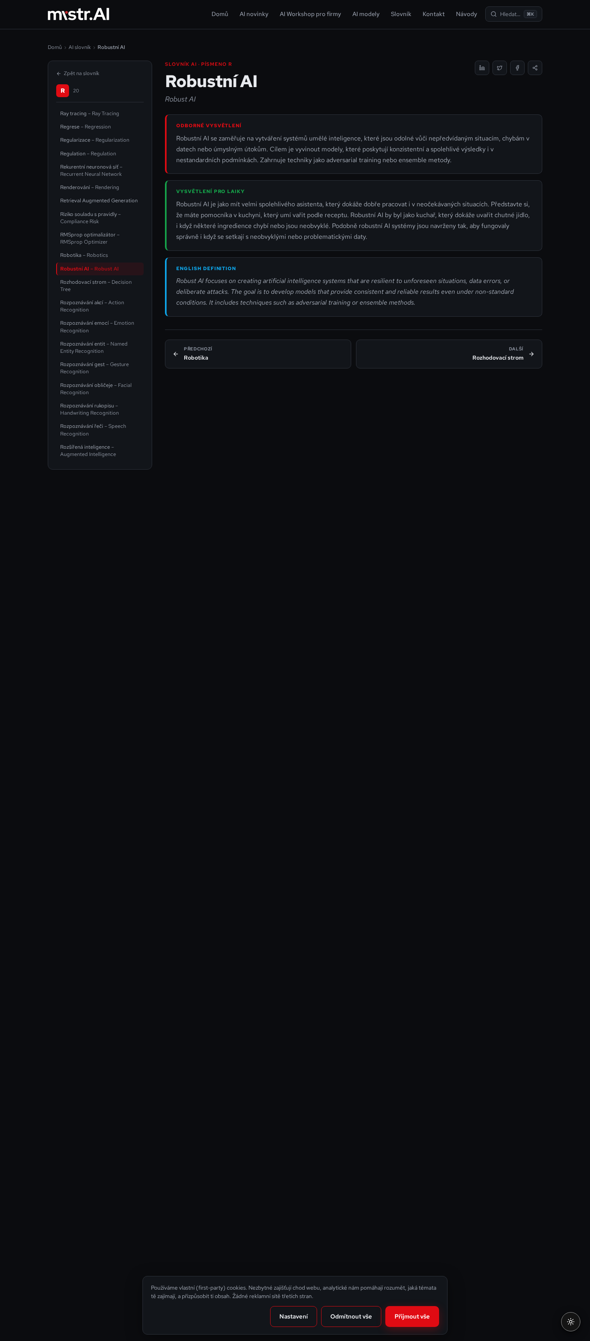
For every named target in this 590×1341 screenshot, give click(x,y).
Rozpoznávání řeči (93, 430)
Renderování (89, 187)
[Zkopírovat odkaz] (535, 68)
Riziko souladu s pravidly (90, 218)
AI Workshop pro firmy (310, 14)
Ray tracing (89, 113)
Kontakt (434, 14)
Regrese (85, 126)
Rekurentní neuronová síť (91, 170)
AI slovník (80, 47)
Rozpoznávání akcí (92, 306)
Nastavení (293, 1317)
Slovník (401, 14)
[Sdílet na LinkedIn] (482, 68)
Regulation (88, 153)
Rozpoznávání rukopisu (89, 409)
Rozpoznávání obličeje (96, 389)
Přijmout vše (412, 1317)
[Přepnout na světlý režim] (570, 1321)
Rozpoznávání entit (94, 347)
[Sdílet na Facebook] (517, 68)
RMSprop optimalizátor (90, 238)
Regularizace (94, 139)
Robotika (84, 255)
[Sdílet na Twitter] (499, 68)
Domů (220, 14)
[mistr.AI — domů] (78, 14)
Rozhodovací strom (96, 286)
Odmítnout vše (351, 1317)
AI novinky (254, 14)
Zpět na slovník (81, 73)
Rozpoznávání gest (94, 368)
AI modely (366, 14)
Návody (466, 14)
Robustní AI (89, 268)
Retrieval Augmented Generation (99, 200)
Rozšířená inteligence (88, 451)
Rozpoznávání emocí (97, 326)
